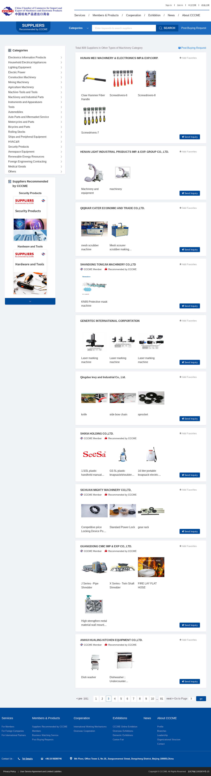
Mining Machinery (18, 82)
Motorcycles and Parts (21, 121)
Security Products (18, 146)
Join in (180, 5)
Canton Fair (118, 739)
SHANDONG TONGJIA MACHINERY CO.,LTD (108, 264)
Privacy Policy (9, 771)
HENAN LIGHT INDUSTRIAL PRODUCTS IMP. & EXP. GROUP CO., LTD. (124, 151)
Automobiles (15, 112)
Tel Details (27, 758)
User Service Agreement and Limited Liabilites (40, 771)
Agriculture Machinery (21, 87)
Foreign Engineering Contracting (27, 161)
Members (36, 731)
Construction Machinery (22, 77)
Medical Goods (17, 166)
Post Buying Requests (43, 739)
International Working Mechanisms (90, 726)
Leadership (162, 735)
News (171, 15)
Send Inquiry (191, 137)
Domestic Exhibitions (123, 735)
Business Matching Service (45, 735)
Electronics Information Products (27, 57)
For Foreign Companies (13, 731)
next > (170, 698)
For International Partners (14, 735)
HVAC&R (13, 141)
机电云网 (205, 5)
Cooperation (133, 15)
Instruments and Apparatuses (25, 102)
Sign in (169, 5)
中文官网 (192, 5)
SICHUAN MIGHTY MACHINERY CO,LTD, (105, 490)
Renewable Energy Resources (26, 156)
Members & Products (106, 15)
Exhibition (154, 15)
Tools (11, 107)
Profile (160, 726)
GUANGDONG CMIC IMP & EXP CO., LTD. (106, 546)
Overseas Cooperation (84, 731)
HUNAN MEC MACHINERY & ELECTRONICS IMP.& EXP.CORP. (119, 58)
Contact (161, 744)
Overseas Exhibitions (123, 731)
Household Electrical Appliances (27, 62)
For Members (8, 726)
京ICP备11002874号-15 (198, 771)
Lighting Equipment (19, 67)
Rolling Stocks (16, 131)
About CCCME (191, 15)
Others (12, 171)
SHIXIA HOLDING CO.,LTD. (97, 433)
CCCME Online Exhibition (125, 726)
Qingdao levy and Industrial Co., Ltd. (103, 377)
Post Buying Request (193, 28)
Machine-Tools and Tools (22, 92)
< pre (79, 698)
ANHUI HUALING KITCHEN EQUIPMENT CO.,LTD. (111, 640)
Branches (161, 731)
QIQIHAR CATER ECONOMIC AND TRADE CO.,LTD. (112, 208)
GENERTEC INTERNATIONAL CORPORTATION (110, 320)
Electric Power (16, 72)
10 (152, 698)
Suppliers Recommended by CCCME (49, 726)
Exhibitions (120, 718)
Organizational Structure (168, 739)
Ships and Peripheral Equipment (27, 136)
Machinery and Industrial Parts (26, 97)
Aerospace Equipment (21, 151)
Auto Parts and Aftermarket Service (28, 117)
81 (161, 698)
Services (79, 15)
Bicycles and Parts (19, 126)
